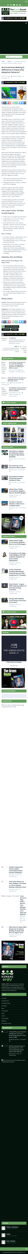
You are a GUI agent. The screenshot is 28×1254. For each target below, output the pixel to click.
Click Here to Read (14, 662)
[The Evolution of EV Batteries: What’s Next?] (5, 466)
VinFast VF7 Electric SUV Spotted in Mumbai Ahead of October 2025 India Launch (17, 379)
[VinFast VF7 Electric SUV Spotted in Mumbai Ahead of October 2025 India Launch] (4, 378)
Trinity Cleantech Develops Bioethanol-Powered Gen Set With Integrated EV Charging (17, 572)
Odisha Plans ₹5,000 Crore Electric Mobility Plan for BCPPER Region (17, 491)
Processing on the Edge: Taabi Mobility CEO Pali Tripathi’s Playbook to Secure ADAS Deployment (17, 557)
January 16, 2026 (14, 874)
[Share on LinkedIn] (7, 103)
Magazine (4, 1021)
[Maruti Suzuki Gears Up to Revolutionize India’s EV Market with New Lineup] (13, 1061)
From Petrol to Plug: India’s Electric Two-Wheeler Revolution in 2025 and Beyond (23, 905)
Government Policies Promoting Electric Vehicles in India (16, 478)
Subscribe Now (14, 665)
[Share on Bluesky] (23, 103)
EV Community (5, 1018)
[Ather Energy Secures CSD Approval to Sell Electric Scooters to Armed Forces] (21, 435)
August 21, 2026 (14, 604)
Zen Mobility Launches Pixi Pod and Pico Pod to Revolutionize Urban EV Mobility (17, 389)
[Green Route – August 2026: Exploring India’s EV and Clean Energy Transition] (7, 435)
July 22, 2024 (13, 482)
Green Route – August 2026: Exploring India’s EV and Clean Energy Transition (17, 587)
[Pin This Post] (9, 103)
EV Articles (4, 998)
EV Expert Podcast (10, 402)
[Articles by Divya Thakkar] (3, 1243)
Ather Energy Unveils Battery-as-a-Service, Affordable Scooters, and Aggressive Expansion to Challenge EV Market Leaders (17, 365)
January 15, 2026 (14, 935)
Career (3, 1016)
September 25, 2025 (15, 392)
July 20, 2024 (13, 469)
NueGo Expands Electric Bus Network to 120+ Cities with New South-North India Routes (17, 1048)
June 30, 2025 (13, 370)
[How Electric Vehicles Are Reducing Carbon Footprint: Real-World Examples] (5, 452)
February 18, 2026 (14, 1039)
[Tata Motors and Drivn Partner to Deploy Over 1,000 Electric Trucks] (21, 440)
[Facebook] (8, 5)
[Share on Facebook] (3, 103)
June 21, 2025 (6, 76)
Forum (3, 1013)
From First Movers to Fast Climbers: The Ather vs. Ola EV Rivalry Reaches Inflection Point (17, 884)
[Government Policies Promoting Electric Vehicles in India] (5, 478)
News (3, 1008)
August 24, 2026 (14, 495)
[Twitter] (11, 5)
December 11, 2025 (14, 1053)
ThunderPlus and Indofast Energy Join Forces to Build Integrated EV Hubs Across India (17, 1034)
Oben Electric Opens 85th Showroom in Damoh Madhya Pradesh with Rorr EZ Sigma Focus (17, 930)
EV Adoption (6, 329)
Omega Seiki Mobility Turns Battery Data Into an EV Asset (17, 600)
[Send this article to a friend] (11, 103)
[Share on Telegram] (21, 103)
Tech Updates (5, 1011)
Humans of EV (14, 1252)
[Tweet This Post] (5, 103)
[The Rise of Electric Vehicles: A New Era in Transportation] (5, 503)
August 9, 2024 (14, 508)
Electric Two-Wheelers (12, 326)
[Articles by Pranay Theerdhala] (3, 1229)
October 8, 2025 (14, 889)
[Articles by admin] (3, 1236)
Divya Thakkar (10, 1241)
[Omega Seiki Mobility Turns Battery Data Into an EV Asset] (14, 435)
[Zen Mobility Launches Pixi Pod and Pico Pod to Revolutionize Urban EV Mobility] (5, 391)
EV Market (14, 329)
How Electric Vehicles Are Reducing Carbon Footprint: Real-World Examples (16, 454)
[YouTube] (14, 5)
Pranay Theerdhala (17, 76)
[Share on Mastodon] (18, 103)
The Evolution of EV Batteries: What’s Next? (17, 466)
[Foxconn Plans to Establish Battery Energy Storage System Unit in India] (13, 706)
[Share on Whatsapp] (16, 103)
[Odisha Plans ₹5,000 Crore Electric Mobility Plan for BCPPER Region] (7, 430)
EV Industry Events (6, 1003)
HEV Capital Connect (6, 1023)
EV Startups (4, 1006)
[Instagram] (20, 5)
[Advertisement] (14, 40)
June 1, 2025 (6, 382)
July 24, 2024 (13, 459)
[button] (26, 1)
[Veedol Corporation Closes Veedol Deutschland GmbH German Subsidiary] (5, 868)
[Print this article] (14, 103)
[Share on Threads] (25, 103)
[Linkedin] (17, 5)
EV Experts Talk (5, 1001)
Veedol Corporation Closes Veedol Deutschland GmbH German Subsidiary (16, 870)
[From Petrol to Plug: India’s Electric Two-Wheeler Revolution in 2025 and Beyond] (10, 896)
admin (8, 1234)
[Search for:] (14, 56)
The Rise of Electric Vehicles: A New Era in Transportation (16, 504)
